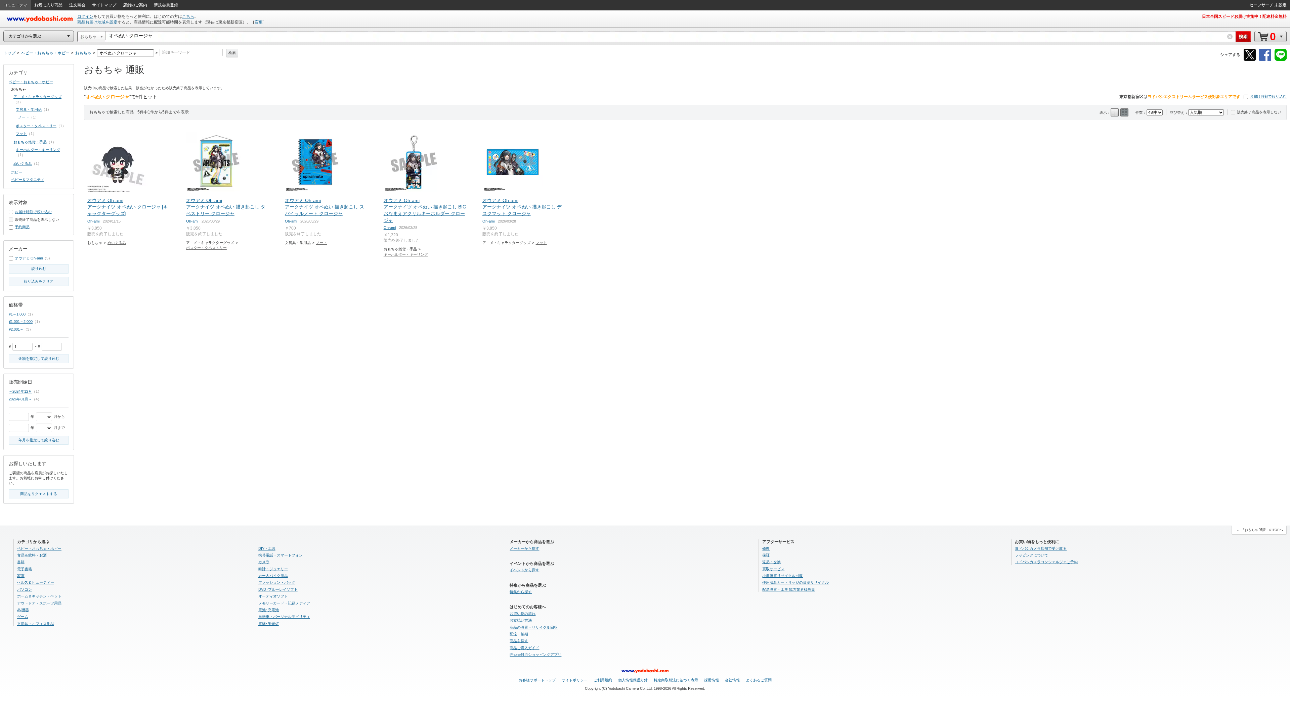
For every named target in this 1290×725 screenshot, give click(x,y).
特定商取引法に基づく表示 (676, 680)
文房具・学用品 (29, 109)
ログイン (85, 16)
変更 (259, 22)
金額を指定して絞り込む (38, 358)
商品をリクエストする (38, 494)
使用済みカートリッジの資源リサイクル (795, 582)
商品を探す (519, 641)
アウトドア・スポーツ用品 (39, 603)
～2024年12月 (20, 391)
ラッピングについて (1031, 555)
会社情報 (732, 680)
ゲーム (22, 617)
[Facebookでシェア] (1265, 59)
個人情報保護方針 (633, 680)
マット (541, 243)
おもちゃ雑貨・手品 (30, 142)
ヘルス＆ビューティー (35, 582)
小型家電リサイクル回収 (782, 576)
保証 (766, 555)
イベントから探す (524, 570)
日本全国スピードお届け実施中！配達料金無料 (1244, 16)
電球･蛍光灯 (268, 624)
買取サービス (773, 569)
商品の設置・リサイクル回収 (534, 627)
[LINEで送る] (1281, 59)
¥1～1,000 (17, 314)
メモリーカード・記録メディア (284, 603)
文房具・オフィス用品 (35, 624)
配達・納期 (519, 634)
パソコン (24, 589)
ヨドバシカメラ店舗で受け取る (1041, 548)
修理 (766, 548)
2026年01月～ (20, 399)
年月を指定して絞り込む (38, 440)
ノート (321, 243)
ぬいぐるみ (117, 243)
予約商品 (22, 227)
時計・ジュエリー (273, 569)
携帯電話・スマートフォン (280, 555)
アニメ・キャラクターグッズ (37, 97)
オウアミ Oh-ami (29, 258)
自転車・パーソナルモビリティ (284, 617)
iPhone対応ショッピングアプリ (535, 654)
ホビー (16, 172)
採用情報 (711, 680)
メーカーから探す (524, 548)
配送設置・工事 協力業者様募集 (788, 589)
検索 (232, 53)
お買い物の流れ (522, 614)
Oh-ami (93, 221)
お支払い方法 (521, 620)
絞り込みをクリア (38, 281)
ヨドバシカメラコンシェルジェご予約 (1046, 562)
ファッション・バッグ (276, 582)
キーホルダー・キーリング (406, 254)
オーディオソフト (273, 596)
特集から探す (521, 592)
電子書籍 (24, 569)
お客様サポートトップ (537, 680)
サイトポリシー (575, 680)
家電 (21, 576)
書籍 (21, 562)
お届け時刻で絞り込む (1268, 96)
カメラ (263, 562)
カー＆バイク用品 (273, 576)
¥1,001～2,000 (21, 322)
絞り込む (38, 269)
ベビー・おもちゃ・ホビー (31, 82)
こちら (188, 16)
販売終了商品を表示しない (1259, 112)
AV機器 (23, 610)
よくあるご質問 (759, 680)
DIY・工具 (266, 548)
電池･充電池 (268, 610)
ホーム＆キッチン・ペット (39, 596)
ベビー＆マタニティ (27, 180)
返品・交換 (771, 562)
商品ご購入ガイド (524, 648)
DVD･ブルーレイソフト (278, 589)
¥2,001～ (16, 329)
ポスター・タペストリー (206, 248)
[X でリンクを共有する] (1250, 59)
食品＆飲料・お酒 (32, 555)
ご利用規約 (603, 680)
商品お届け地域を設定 (97, 22)
